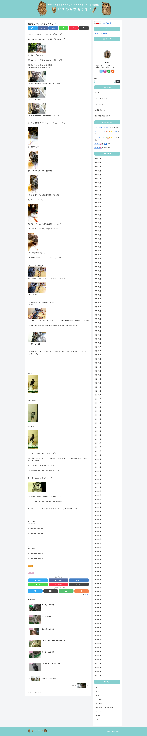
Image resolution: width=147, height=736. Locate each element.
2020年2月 (98, 387)
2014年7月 (98, 655)
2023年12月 (98, 202)
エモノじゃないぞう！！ (101, 127)
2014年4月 (98, 667)
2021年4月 (98, 331)
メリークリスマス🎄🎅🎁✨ (103, 131)
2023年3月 (98, 239)
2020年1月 (98, 391)
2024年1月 (98, 198)
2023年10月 (98, 210)
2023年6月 (98, 227)
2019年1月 (98, 439)
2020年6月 (98, 371)
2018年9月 (98, 455)
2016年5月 (98, 567)
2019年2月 (98, 435)
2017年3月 (98, 527)
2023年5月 (98, 230)
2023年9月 (98, 214)
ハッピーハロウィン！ (101, 98)
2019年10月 (98, 403)
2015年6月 (98, 611)
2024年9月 (98, 166)
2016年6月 (98, 563)
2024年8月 (98, 170)
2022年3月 (98, 287)
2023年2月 (98, 242)
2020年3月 (98, 383)
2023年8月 (98, 219)
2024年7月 (98, 174)
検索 (95, 78)
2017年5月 (98, 519)
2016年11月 (98, 543)
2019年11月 (98, 399)
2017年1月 (98, 535)
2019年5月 (98, 423)
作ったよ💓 (98, 144)
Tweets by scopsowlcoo (101, 33)
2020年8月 (98, 363)
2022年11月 (98, 254)
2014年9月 (98, 647)
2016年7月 (98, 559)
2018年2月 (98, 483)
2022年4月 (98, 283)
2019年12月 (98, 395)
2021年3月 (98, 335)
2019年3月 (98, 431)
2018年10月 (98, 451)
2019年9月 (98, 407)
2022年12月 (98, 251)
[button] (84, 28)
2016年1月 (98, 583)
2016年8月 (98, 555)
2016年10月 (98, 547)
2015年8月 (98, 603)
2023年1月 (98, 247)
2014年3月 (98, 671)
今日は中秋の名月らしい (102, 116)
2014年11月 (98, 639)
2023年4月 (98, 234)
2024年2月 (98, 194)
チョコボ (98, 711)
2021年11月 (98, 303)
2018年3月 (98, 479)
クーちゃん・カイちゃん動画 (104, 707)
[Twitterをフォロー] (35, 591)
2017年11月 (98, 495)
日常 (97, 719)
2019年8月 (98, 411)
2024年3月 (98, 190)
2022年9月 (98, 263)
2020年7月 (98, 367)
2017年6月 (98, 515)
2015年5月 (98, 615)
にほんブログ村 (106, 23)
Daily (97, 691)
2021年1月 (98, 343)
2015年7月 (98, 607)
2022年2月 (98, 291)
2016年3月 (98, 575)
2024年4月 (98, 186)
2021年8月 (98, 315)
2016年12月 (98, 539)
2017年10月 (98, 499)
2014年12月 (98, 635)
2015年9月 (98, 599)
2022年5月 (98, 279)
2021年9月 (98, 311)
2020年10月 (98, 355)
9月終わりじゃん (100, 110)
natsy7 (107, 62)
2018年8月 (98, 459)
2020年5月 (98, 375)
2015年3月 (98, 623)
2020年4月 (98, 379)
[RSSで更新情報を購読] (81, 591)
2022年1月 (98, 295)
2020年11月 (98, 351)
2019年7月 (98, 415)
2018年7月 (98, 463)
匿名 (116, 131)
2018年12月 (98, 443)
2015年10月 (98, 595)
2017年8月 (98, 507)
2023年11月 (98, 207)
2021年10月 (98, 307)
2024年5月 (98, 182)
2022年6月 (98, 275)
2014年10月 (98, 643)
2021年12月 (98, 299)
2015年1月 (98, 631)
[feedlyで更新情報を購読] (66, 591)
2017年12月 (98, 491)
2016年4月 (98, 571)
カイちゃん (99, 699)
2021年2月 (98, 339)
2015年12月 (98, 587)
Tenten (98, 695)
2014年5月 (98, 663)
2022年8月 (98, 267)
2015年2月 (98, 627)
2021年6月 (98, 323)
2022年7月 (98, 271)
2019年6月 (98, 419)
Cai (97, 687)
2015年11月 (98, 591)
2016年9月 (98, 551)
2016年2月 (98, 579)
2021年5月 (98, 327)
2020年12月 (98, 347)
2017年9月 (98, 503)
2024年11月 (98, 158)
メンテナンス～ (99, 104)
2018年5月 (98, 471)
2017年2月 (98, 531)
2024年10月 (98, 162)
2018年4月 (98, 475)
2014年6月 (98, 659)
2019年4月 (98, 427)
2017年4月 (98, 523)
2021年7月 (98, 319)
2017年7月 (98, 511)
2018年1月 (98, 487)
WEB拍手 (30, 566)
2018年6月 (98, 467)
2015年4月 (98, 619)
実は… (97, 92)
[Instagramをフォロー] (50, 591)
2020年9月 (98, 359)
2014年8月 (98, 651)
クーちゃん (31, 572)
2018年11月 (98, 447)
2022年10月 (98, 259)
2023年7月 (98, 222)
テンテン (98, 715)
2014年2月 (98, 675)
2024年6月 (98, 178)
